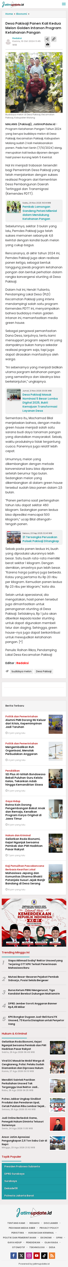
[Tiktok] (44, 1255)
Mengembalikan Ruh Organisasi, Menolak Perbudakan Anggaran (21, 750)
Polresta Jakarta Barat (19, 1195)
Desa (52, 1247)
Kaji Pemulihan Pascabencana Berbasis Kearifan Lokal (24, 867)
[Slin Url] (53, 39)
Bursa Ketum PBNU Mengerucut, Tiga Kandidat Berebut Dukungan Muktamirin (34, 992)
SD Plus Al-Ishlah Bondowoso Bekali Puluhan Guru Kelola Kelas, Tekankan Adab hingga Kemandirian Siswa (25, 779)
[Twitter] (21, 1255)
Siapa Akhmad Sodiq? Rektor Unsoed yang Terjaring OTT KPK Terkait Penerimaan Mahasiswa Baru (35, 964)
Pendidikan (12, 770)
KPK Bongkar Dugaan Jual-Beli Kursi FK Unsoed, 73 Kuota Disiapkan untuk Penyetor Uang (36, 1020)
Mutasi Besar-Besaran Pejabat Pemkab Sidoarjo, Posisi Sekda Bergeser (33, 978)
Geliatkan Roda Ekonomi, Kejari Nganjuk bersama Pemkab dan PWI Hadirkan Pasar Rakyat (24, 844)
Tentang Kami (16, 1223)
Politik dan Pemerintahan (21, 716)
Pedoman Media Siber (22, 1228)
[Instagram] (29, 1255)
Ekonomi (46, 1237)
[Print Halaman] (47, 44)
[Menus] (63, 4)
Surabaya (10, 1181)
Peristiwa (17, 1232)
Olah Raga (51, 1242)
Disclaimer (51, 1223)
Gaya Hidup (12, 801)
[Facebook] (13, 1255)
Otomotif (18, 1247)
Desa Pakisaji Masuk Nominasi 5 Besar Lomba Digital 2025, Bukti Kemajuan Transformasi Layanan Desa (40, 403)
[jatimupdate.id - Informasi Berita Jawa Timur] (13, 4)
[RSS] (52, 1255)
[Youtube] (36, 1255)
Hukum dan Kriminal (18, 835)
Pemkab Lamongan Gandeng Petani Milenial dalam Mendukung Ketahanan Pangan (39, 213)
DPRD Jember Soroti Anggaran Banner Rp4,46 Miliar (32, 1005)
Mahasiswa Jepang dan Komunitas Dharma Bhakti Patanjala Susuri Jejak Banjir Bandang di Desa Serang (25, 878)
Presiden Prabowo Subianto (22, 1166)
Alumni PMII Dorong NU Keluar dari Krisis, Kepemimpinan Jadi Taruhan (25, 723)
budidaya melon (22, 671)
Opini (59, 1237)
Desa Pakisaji (43, 671)
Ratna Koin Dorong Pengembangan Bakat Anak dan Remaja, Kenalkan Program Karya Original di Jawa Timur (25, 811)
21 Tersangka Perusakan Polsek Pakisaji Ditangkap (40, 539)
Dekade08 (11, 1188)
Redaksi (34, 1223)
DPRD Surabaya (14, 1173)
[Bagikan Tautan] (47, 39)
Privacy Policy (49, 1228)
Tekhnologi (37, 1247)
